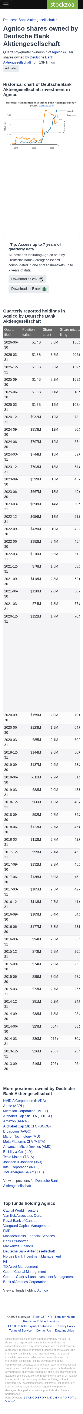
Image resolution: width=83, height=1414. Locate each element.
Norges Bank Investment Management (32, 1256)
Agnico (57, 52)
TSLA (28, 1157)
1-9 (26, 1397)
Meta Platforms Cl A (18, 1141)
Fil (5, 1261)
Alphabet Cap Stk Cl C (20, 1126)
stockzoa (62, 4)
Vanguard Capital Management (26, 1226)
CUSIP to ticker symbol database (30, 1326)
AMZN (22, 1121)
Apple (7, 1106)
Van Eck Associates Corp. (22, 1215)
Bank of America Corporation (25, 1282)
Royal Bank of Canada (20, 1220)
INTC (34, 1167)
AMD (46, 1147)
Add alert (11, 68)
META (39, 1141)
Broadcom (11, 1131)
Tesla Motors (12, 1157)
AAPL (18, 1106)
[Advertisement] (41, 193)
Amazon (9, 1121)
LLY (28, 1152)
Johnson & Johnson (18, 1162)
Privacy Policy (66, 1326)
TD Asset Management (20, 1266)
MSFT (42, 1111)
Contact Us (43, 1330)
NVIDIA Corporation (18, 1101)
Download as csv (24, 279)
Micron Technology (17, 1136)
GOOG (44, 1126)
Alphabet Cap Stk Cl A (20, 1116)
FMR (7, 1231)
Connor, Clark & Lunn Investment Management (38, 1277)
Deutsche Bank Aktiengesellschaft (29, 20)
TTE (39, 1172)
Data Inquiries (64, 1330)
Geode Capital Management (24, 1271)
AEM (68, 52)
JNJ (38, 1162)
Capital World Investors (20, 1210)
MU (36, 1136)
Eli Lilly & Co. (13, 1152)
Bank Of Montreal (16, 1241)
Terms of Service (20, 1330)
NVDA (40, 1101)
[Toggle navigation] (6, 4)
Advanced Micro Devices (22, 1147)
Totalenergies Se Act (18, 1172)
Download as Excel (26, 289)
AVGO (25, 1131)
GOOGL (45, 1116)
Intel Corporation (15, 1167)
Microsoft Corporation (19, 1111)
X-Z (13, 1401)
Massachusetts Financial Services (29, 1236)
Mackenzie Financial (18, 1246)
